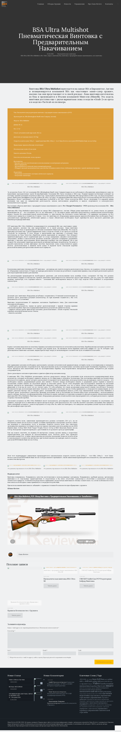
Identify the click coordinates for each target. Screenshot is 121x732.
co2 (84, 681)
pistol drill (104, 681)
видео (50, 55)
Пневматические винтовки (66, 54)
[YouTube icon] (109, 727)
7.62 (87, 679)
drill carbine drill (94, 681)
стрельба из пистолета (94, 699)
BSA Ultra (24, 55)
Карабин (93, 686)
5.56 (84, 679)
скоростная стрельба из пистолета (89, 693)
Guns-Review (23, 554)
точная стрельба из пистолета (103, 701)
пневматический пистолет (91, 691)
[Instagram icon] (111, 727)
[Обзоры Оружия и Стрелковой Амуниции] (4, 4)
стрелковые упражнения (90, 697)
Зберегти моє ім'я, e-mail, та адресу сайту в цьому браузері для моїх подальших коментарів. (40, 657)
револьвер (107, 692)
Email (45, 650)
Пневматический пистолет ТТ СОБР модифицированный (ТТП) (59, 694)
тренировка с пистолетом (96, 705)
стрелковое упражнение (100, 695)
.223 (81, 679)
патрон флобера (96, 690)
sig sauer (84, 684)
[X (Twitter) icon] (107, 727)
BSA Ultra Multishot (33, 55)
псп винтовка (97, 55)
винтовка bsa (57, 55)
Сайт (79, 650)
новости (82, 688)
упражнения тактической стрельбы (95, 711)
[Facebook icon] (105, 727)
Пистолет (101, 686)
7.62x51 (90, 679)
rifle (41, 55)
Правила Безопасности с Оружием (23, 610)
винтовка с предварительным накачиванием (77, 55)
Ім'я (9, 650)
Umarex (90, 684)
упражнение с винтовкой (102, 706)
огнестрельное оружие (90, 688)
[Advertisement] (94, 240)
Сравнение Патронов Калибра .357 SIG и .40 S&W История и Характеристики (60, 684)
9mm (94, 679)
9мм (103, 679)
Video (45, 55)
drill (86, 681)
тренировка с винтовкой (89, 703)
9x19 (99, 679)
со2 (100, 693)
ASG (106, 679)
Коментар (11, 631)
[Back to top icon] (113, 729)
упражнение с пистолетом (88, 708)
